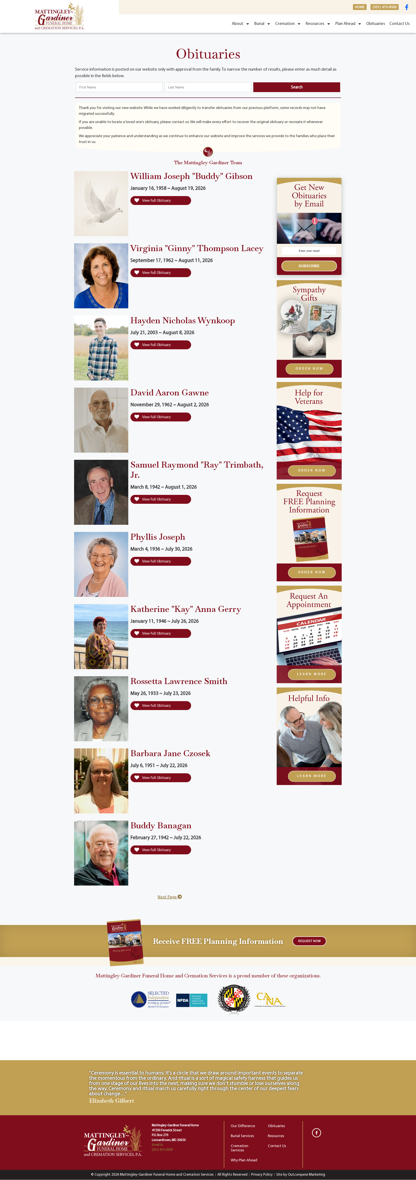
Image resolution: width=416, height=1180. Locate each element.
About (237, 24)
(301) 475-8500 (162, 1150)
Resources (315, 24)
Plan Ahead (345, 24)
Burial (259, 24)
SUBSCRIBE (309, 266)
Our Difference (243, 1126)
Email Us (157, 1145)
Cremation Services (239, 1148)
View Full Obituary (156, 201)
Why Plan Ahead (244, 1160)
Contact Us (399, 24)
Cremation (285, 24)
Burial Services (242, 1136)
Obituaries (375, 24)
